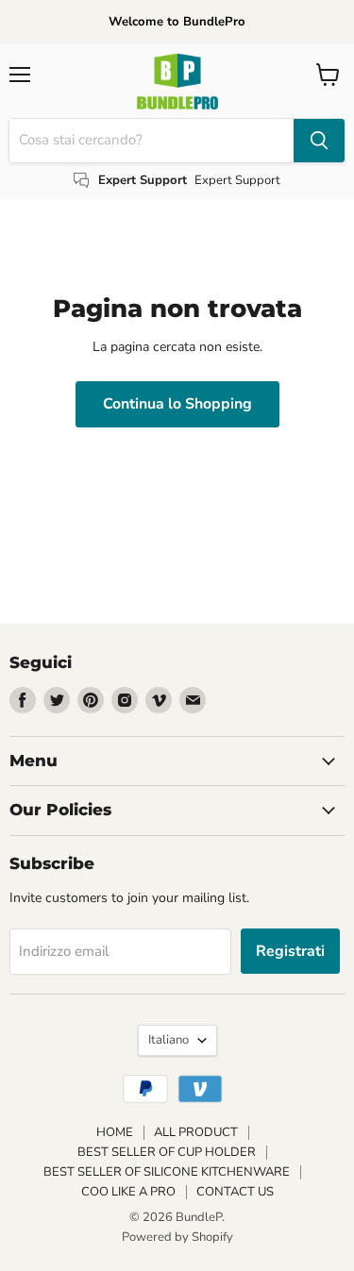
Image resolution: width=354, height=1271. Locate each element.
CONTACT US (235, 1191)
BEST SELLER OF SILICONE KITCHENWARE (166, 1171)
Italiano (168, 1039)
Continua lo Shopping (177, 403)
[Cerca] (319, 140)
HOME (114, 1132)
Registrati (290, 951)
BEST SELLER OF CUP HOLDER (166, 1152)
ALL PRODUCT (196, 1132)
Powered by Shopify (177, 1237)
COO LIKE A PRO (128, 1191)
